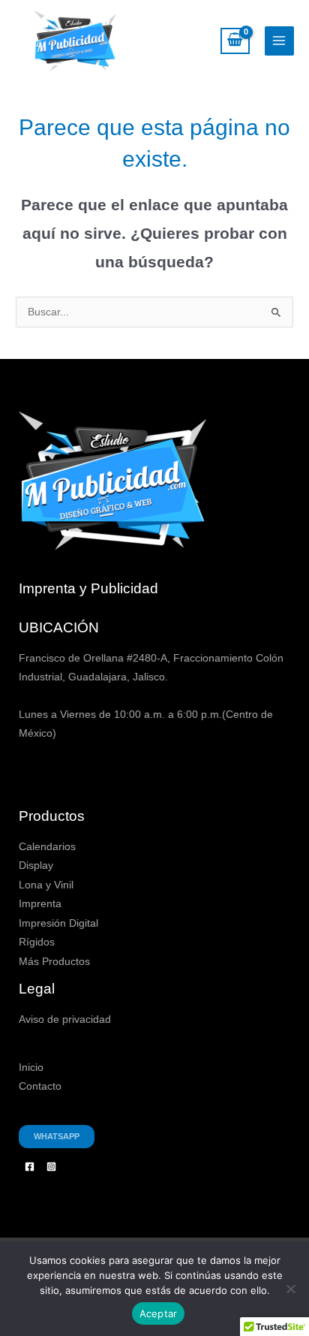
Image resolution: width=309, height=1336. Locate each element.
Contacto (40, 1086)
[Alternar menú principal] (279, 41)
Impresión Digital (58, 923)
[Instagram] (51, 1167)
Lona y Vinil (46, 885)
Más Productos (54, 961)
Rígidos (37, 942)
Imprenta (40, 903)
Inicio (31, 1067)
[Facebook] (29, 1167)
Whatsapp (57, 1136)
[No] (290, 1288)
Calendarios (47, 846)
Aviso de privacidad (65, 1019)
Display (36, 865)
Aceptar (159, 1313)
